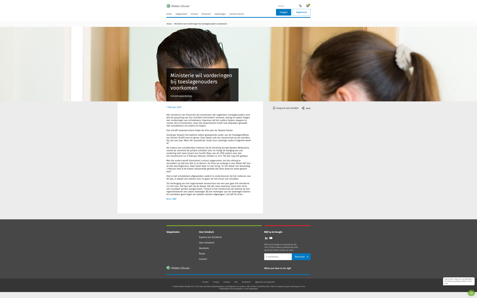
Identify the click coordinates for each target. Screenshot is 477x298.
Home (169, 14)
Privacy (216, 282)
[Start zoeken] (300, 6)
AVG (236, 282)
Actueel (194, 14)
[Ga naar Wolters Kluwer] (178, 268)
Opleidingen (220, 14)
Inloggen (284, 12)
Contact (203, 259)
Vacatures (204, 248)
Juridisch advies (236, 14)
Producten (206, 14)
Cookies (226, 282)
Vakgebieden (181, 14)
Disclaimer (246, 282)
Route (202, 253)
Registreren (301, 12)
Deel (308, 108)
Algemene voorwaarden (265, 282)
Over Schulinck (206, 242)
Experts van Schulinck (210, 237)
